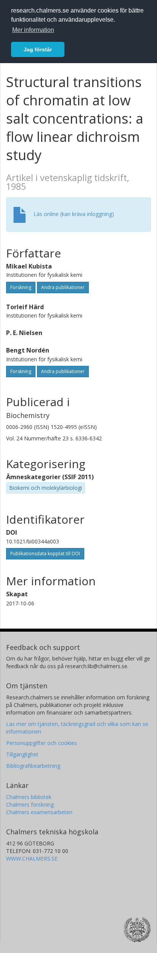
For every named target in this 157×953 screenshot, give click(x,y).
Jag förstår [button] (38, 49)
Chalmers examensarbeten (39, 812)
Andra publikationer (63, 287)
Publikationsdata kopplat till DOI (45, 553)
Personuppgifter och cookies (41, 743)
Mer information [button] (33, 30)
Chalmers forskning (30, 804)
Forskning (20, 287)
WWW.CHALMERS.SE (32, 858)
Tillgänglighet (22, 754)
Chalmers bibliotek (28, 797)
